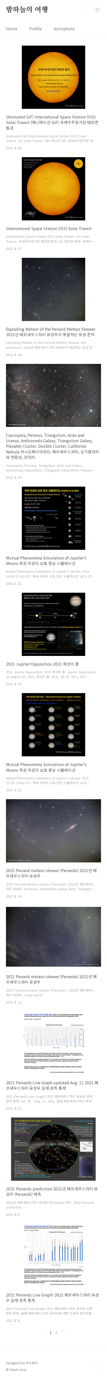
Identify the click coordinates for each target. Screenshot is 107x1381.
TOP (97, 1365)
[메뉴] (97, 9)
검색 (86, 10)
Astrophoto (64, 28)
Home (11, 28)
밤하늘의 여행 (27, 9)
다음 (64, 1333)
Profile (35, 28)
